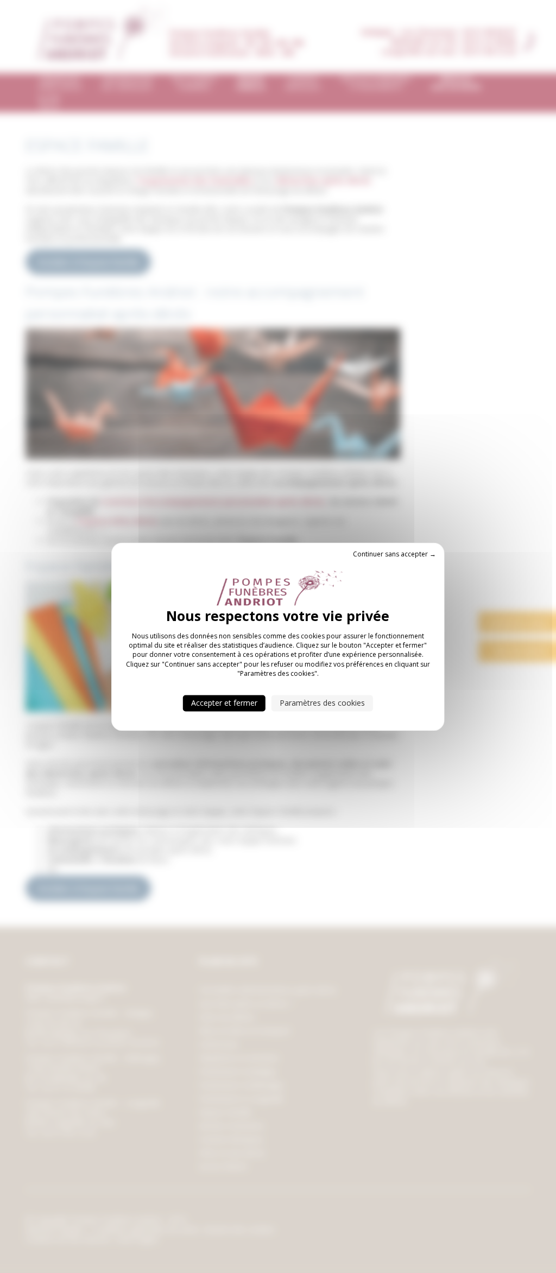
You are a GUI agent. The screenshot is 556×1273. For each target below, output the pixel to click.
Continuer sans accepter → (394, 554)
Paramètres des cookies (322, 703)
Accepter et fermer (224, 703)
